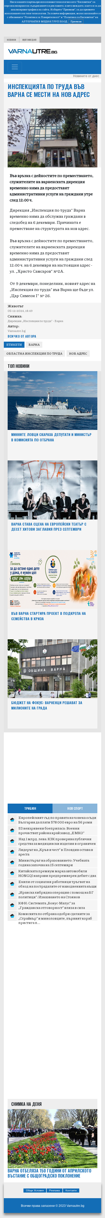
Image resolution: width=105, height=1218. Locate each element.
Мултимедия (29, 39)
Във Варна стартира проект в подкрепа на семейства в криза (48, 616)
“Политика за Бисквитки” (79, 17)
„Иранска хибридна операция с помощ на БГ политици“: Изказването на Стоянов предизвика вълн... (56, 897)
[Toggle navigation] (15, 67)
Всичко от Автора (22, 336)
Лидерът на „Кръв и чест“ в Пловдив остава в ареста (55, 852)
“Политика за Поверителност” (41, 17)
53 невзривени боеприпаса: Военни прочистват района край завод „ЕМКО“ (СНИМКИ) (51, 832)
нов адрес (78, 353)
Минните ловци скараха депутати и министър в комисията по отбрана (51, 437)
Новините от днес (86, 76)
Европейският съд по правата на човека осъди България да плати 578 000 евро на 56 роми (57, 819)
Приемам (76, 21)
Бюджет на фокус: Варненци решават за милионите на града (46, 705)
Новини (11, 39)
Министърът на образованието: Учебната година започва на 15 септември (53, 862)
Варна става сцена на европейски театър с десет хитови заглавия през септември (48, 526)
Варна (34, 344)
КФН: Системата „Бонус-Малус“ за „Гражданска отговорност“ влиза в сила (51, 905)
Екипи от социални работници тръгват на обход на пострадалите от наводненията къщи (57, 884)
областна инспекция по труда (34, 353)
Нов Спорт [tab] (75, 808)
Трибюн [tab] (30, 808)
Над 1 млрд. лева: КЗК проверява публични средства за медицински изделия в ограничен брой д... (57, 843)
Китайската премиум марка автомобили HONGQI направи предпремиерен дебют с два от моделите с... (57, 875)
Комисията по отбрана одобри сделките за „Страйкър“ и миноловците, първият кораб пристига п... (55, 918)
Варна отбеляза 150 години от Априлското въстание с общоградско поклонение (49, 1173)
